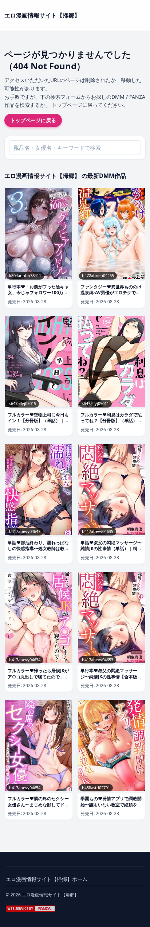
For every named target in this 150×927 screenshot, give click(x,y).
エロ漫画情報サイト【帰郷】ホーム (46, 879)
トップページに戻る (33, 120)
